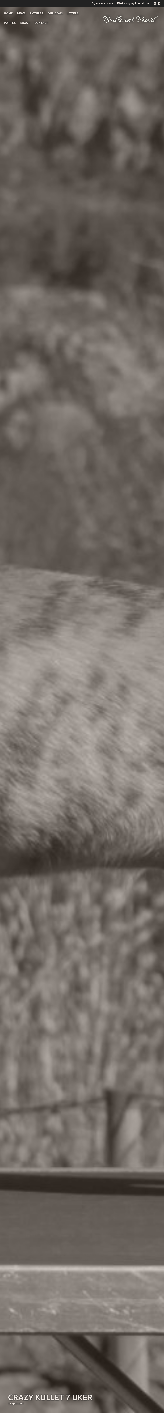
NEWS (21, 13)
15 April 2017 (16, 1403)
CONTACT (41, 22)
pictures (36, 13)
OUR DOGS (55, 13)
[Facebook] (155, 3)
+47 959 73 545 (104, 3)
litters (72, 13)
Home (8, 13)
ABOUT (25, 22)
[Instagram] (159, 3)
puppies (10, 22)
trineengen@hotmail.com (135, 3)
